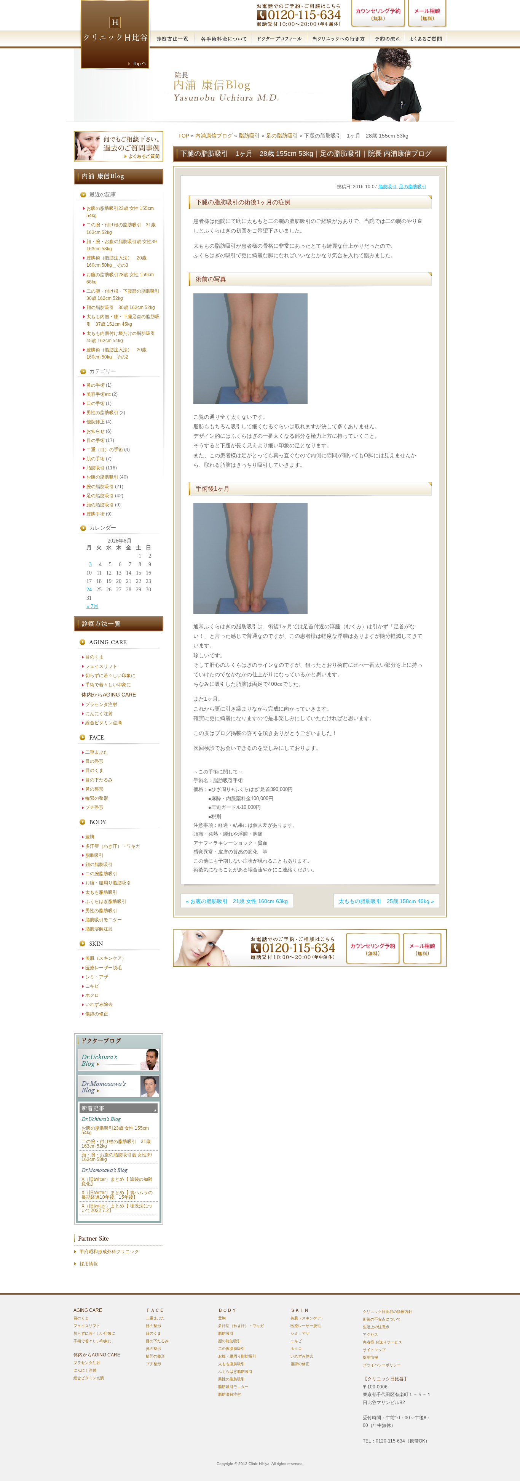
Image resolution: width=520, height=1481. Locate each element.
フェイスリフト (101, 666)
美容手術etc (98, 394)
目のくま (94, 657)
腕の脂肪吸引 (100, 486)
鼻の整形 (94, 789)
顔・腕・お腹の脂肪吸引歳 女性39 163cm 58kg (116, 1157)
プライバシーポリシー (382, 1365)
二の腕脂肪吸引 (101, 873)
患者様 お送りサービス (382, 1342)
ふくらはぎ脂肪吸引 (105, 901)
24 (89, 589)
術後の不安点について (382, 1319)
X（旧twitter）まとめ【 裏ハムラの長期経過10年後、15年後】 (117, 1195)
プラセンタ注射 (101, 704)
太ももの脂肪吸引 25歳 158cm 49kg (384, 901)
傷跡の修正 (96, 1014)
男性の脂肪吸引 (102, 412)
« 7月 (92, 606)
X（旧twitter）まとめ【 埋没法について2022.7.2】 (117, 1208)
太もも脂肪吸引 (101, 892)
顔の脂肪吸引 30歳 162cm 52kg (120, 307)
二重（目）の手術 (104, 449)
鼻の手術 (95, 385)
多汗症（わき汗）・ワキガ (112, 846)
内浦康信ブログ (214, 136)
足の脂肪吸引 (282, 136)
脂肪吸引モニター (103, 919)
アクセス (370, 1334)
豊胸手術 (95, 514)
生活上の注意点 (376, 1327)
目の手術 (95, 440)
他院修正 (95, 421)
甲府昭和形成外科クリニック (109, 1251)
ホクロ (92, 995)
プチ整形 (94, 807)
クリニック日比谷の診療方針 (387, 1312)
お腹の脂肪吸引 (102, 477)
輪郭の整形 (96, 798)
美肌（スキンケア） (105, 958)
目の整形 (94, 761)
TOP (183, 136)
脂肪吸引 (249, 136)
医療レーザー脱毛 (103, 967)
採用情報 (89, 1263)
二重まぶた (96, 752)
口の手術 (95, 403)
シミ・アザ (96, 977)
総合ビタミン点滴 (103, 722)
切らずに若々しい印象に (110, 675)
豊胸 (89, 836)
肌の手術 (95, 458)
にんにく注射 (99, 713)
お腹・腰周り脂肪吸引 (108, 882)
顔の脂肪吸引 (100, 505)
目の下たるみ (99, 780)
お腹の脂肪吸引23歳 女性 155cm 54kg (115, 1130)
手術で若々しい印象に (108, 684)
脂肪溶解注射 (99, 929)
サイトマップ (374, 1350)
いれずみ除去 (99, 1004)
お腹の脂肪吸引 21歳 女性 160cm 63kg (239, 901)
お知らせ (95, 431)
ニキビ (92, 986)
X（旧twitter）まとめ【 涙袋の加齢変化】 (117, 1181)
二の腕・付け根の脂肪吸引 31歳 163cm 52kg (116, 1144)
